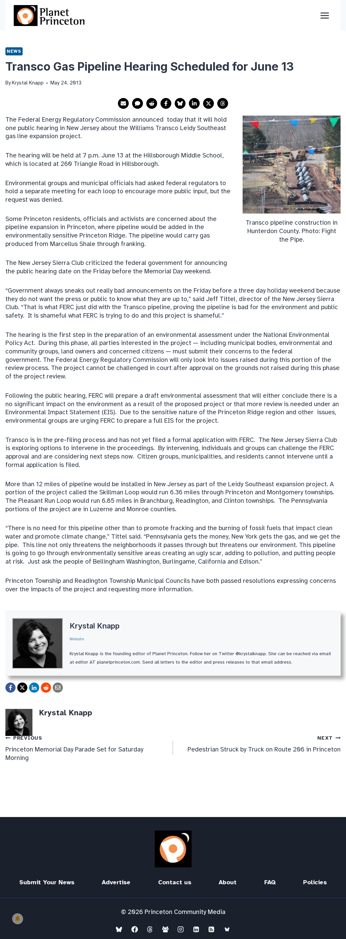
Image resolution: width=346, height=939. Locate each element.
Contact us (174, 882)
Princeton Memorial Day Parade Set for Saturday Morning (74, 748)
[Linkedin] (196, 929)
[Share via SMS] (137, 103)
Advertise (116, 882)
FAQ (270, 882)
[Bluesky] (119, 929)
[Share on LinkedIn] (194, 103)
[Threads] (150, 929)
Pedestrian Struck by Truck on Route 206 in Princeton (264, 744)
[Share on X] (208, 103)
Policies (315, 882)
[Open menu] (324, 15)
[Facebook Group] (165, 929)
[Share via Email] (123, 103)
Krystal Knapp (95, 625)
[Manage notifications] (17, 918)
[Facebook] (134, 929)
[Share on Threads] (222, 103)
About (228, 882)
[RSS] (211, 929)
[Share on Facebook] (165, 103)
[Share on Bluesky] (180, 103)
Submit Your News (46, 882)
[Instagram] (180, 929)
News (14, 51)
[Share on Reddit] (151, 103)
